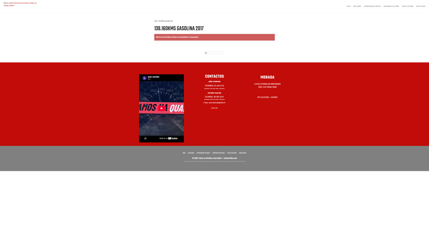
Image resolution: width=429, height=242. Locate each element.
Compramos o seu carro (391, 7)
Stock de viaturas (408, 7)
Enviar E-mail (214, 108)
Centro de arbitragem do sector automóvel (204, 162)
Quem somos (357, 7)
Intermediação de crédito (372, 7)
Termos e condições (240, 162)
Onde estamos (420, 7)
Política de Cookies (231, 162)
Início (349, 7)
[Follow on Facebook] (267, 106)
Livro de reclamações (189, 162)
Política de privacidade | (221, 162)
